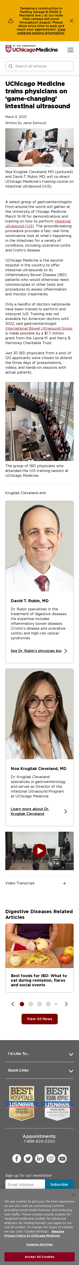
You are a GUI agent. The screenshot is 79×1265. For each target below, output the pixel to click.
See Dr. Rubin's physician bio (36, 651)
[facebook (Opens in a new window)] (16, 1158)
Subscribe (59, 1184)
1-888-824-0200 (39, 1139)
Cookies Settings (39, 1244)
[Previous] (15, 1004)
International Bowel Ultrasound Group (38, 328)
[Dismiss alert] (71, 20)
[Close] (74, 1195)
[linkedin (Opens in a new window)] (39, 1158)
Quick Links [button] (18, 1070)
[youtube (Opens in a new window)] (62, 1158)
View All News (39, 1019)
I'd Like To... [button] (18, 1054)
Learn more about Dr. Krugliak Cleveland (30, 811)
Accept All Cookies (39, 1256)
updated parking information (40, 33)
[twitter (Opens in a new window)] (28, 1158)
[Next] (64, 1004)
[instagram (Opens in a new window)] (51, 1158)
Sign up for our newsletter (28, 1175)
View (61, 29)
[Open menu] (70, 49)
